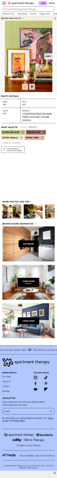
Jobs (37, 455)
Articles (33, 13)
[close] (54, 473)
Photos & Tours (8, 13)
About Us (6, 381)
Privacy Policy (19, 420)
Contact (6, 386)
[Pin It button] (32, 87)
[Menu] (4, 3)
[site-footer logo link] (8, 455)
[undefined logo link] (21, 3)
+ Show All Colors (10, 143)
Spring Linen (32, 138)
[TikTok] (46, 377)
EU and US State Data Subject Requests (36, 466)
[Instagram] (35, 377)
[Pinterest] (46, 383)
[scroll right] (52, 211)
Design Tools (44, 13)
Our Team (6, 376)
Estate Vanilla (10, 138)
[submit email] (51, 411)
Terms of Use (31, 465)
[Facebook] (35, 383)
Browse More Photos (11, 18)
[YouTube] (35, 389)
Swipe (48, 56)
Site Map (6, 391)
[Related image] (11, 211)
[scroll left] (4, 211)
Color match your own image (14, 149)
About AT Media (27, 455)
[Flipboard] (46, 389)
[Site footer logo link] (28, 362)
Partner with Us (48, 455)
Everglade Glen (10, 132)
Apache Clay (33, 132)
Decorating (22, 13)
